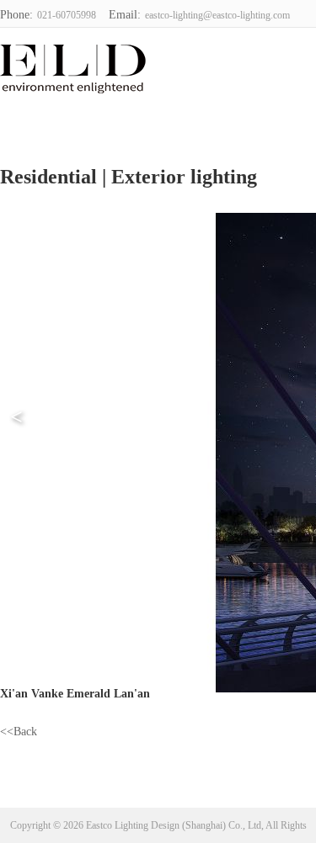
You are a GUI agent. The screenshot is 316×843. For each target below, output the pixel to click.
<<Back (18, 731)
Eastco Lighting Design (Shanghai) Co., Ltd (55, 66)
